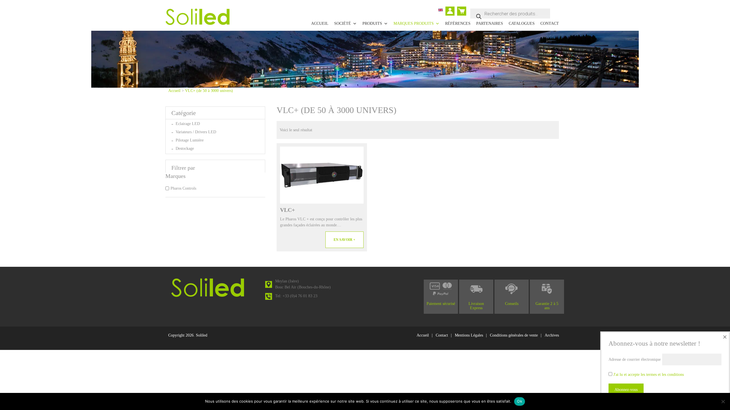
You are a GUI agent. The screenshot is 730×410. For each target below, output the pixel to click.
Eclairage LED (188, 124)
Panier (462, 9)
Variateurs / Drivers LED (196, 132)
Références (458, 23)
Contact (549, 23)
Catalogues (522, 23)
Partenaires (489, 23)
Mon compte (451, 12)
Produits (372, 23)
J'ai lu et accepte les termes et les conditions (648, 374)
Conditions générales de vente (514, 335)
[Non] (723, 401)
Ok (519, 401)
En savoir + (344, 240)
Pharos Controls (183, 188)
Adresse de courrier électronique (635, 359)
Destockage (185, 148)
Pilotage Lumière (190, 140)
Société (342, 23)
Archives (552, 335)
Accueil (319, 23)
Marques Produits (414, 23)
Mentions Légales (469, 335)
